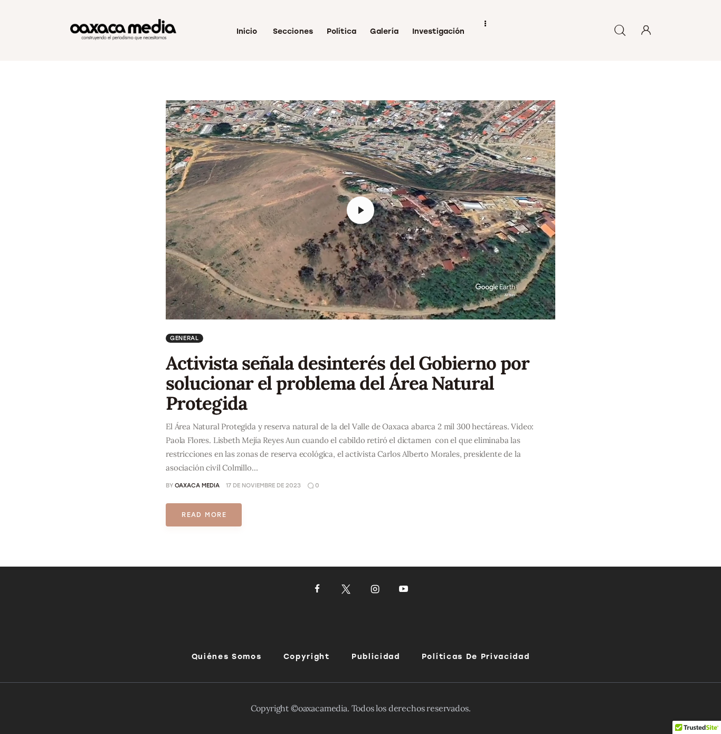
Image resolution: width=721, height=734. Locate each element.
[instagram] (375, 589)
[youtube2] (403, 589)
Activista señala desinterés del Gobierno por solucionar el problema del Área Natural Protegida (347, 383)
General (184, 338)
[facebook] (317, 589)
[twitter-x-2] (345, 589)
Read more (204, 515)
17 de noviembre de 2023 (263, 485)
